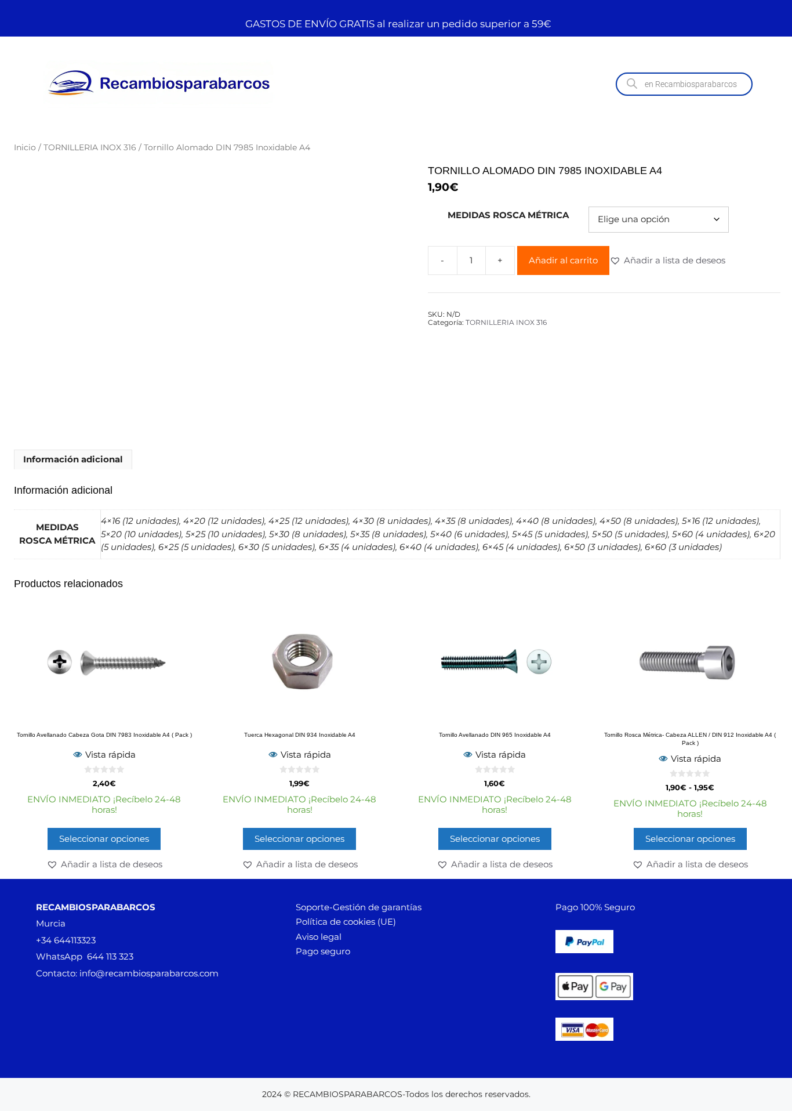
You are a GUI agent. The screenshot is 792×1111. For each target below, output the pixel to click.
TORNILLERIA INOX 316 (89, 147)
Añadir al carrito (563, 260)
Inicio (25, 147)
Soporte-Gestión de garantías (359, 907)
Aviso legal (318, 936)
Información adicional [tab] (73, 459)
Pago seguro (323, 951)
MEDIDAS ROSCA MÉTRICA (508, 214)
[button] (667, 260)
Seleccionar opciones (104, 838)
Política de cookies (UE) (346, 921)
